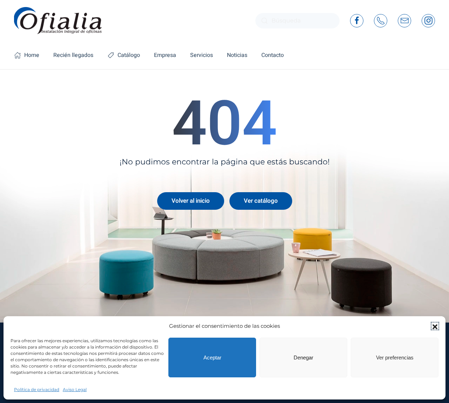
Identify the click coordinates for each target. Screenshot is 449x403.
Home (31, 55)
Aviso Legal (75, 389)
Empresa (165, 55)
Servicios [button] (201, 55)
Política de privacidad (36, 389)
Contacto (272, 55)
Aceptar (212, 357)
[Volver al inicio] (58, 20)
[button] (434, 326)
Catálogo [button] (129, 55)
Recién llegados (73, 55)
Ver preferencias (395, 357)
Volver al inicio (191, 200)
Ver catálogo (261, 200)
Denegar (303, 357)
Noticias (237, 55)
